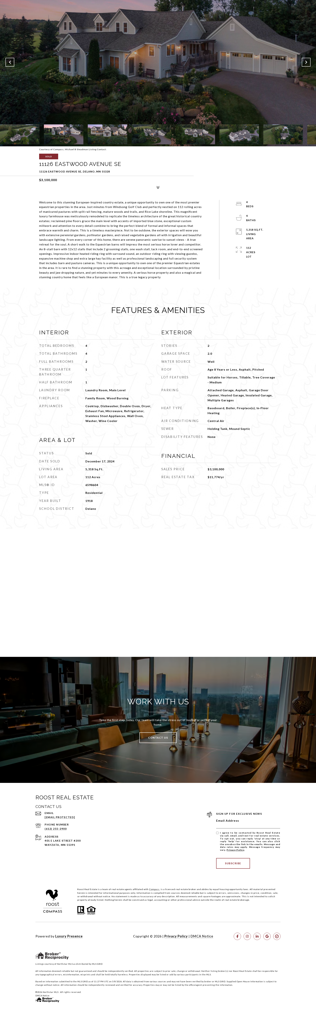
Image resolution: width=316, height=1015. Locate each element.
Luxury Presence (69, 936)
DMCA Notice (202, 936)
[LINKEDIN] (257, 936)
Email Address (227, 820)
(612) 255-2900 (56, 828)
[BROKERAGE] (277, 936)
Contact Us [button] (158, 737)
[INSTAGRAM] (247, 936)
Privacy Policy (235, 850)
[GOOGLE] (267, 936)
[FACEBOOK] (237, 936)
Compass (154, 889)
